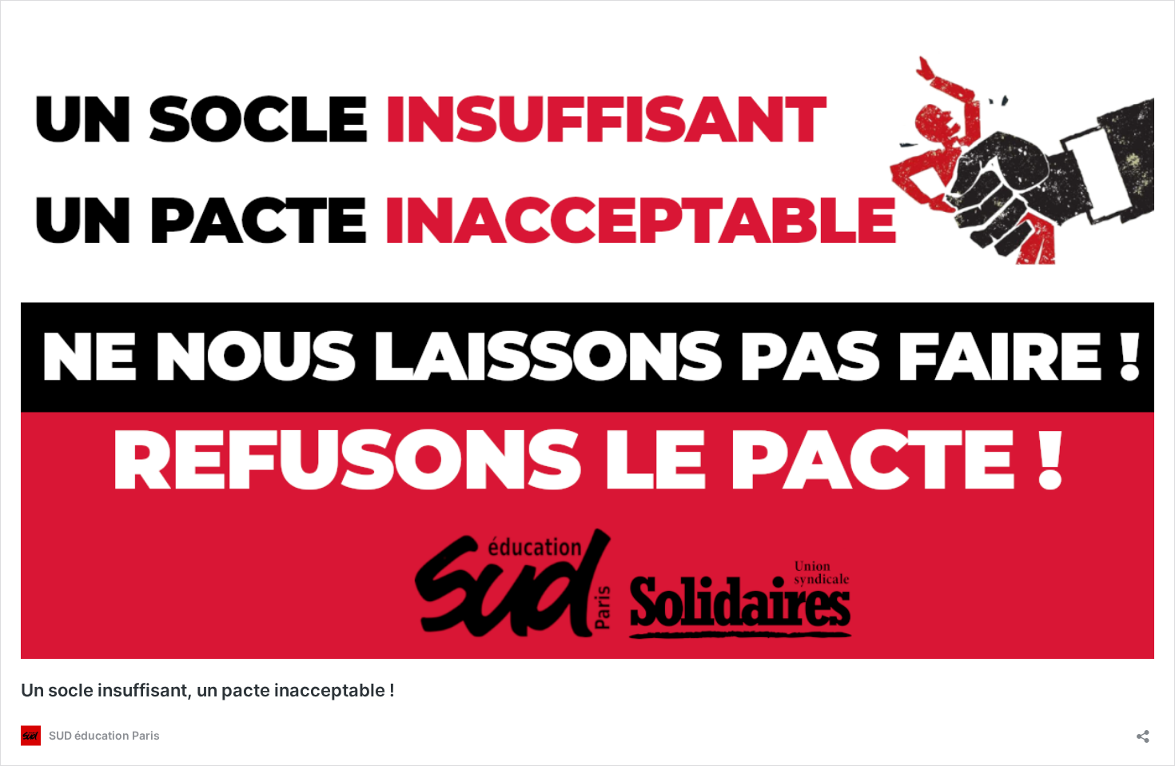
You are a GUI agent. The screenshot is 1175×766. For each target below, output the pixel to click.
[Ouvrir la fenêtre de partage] (1143, 731)
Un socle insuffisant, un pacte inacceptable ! (208, 690)
